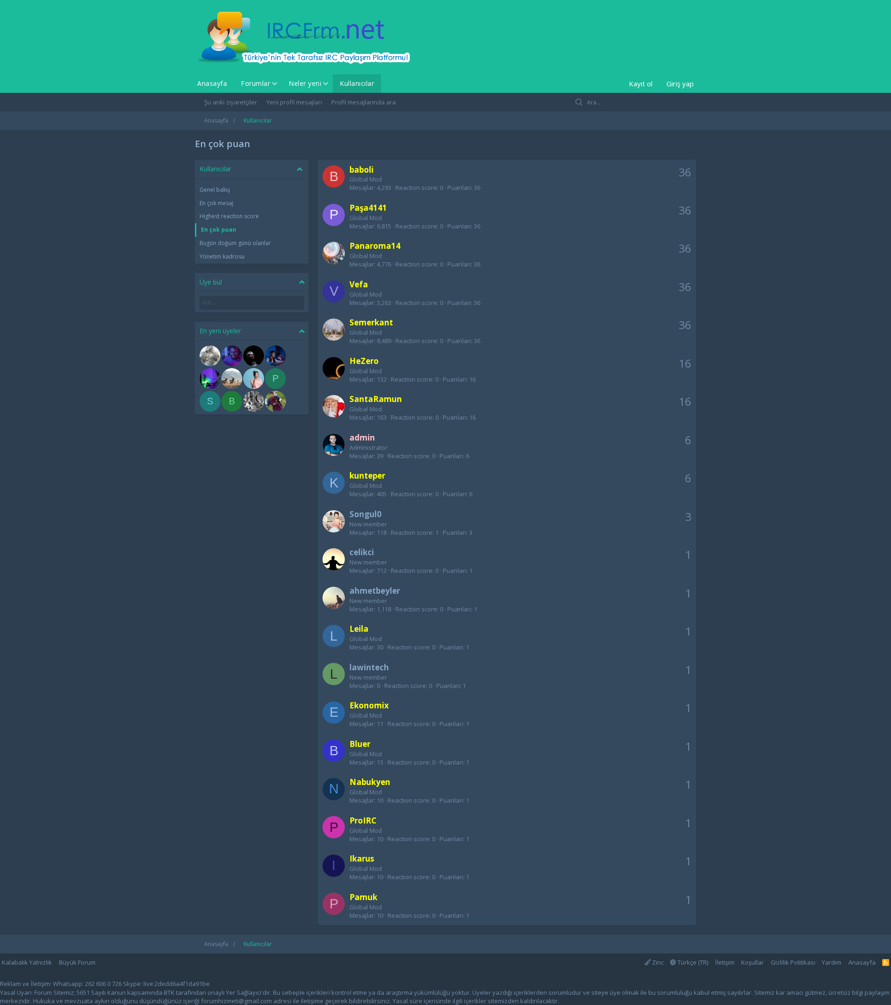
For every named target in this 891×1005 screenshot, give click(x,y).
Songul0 (365, 514)
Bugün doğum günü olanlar (235, 243)
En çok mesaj (216, 203)
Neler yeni (305, 83)
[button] (274, 84)
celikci (361, 552)
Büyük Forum (77, 962)
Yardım (831, 962)
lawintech (369, 667)
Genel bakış (215, 190)
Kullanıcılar (357, 83)
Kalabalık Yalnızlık (27, 962)
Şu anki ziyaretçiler (230, 102)
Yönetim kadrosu (222, 256)
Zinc (657, 962)
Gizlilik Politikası (793, 962)
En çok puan (218, 229)
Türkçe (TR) (692, 962)
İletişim (725, 962)
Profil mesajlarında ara (363, 102)
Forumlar (255, 83)
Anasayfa (212, 83)
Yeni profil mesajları (294, 102)
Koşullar (752, 962)
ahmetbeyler (374, 590)
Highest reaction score (229, 216)
